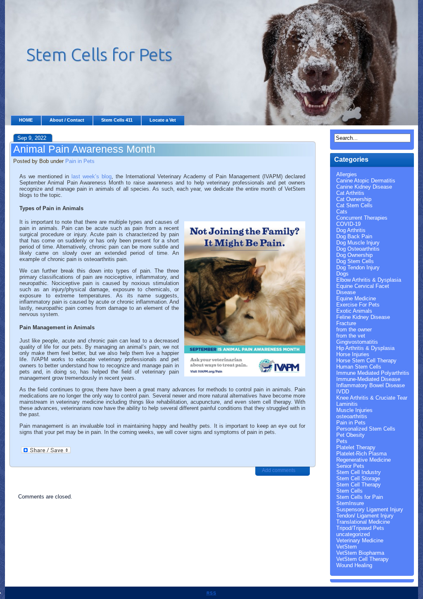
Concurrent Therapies (361, 218)
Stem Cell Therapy (358, 485)
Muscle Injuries (354, 410)
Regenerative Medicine (363, 460)
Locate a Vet (163, 119)
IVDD (342, 391)
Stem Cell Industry (358, 472)
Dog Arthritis (351, 230)
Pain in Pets (80, 161)
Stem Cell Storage (358, 478)
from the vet (350, 336)
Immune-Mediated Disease (368, 379)
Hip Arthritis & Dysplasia (365, 348)
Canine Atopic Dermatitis (365, 180)
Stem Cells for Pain (359, 497)
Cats (341, 211)
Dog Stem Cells (355, 261)
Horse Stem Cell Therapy (366, 360)
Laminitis (347, 404)
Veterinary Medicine (359, 540)
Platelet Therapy (355, 447)
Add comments (278, 470)
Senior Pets (350, 466)
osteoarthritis (351, 416)
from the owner (354, 329)
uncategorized (353, 534)
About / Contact (67, 119)
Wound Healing (354, 565)
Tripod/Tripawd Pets (360, 528)
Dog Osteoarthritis (358, 249)
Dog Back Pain (354, 236)
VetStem (346, 547)
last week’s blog (91, 176)
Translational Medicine (363, 522)
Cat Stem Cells (354, 205)
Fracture (346, 323)
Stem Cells (349, 491)
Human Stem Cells (358, 367)
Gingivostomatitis (357, 342)
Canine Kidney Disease (364, 187)
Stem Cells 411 (117, 119)
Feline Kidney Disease (363, 317)
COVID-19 (348, 224)
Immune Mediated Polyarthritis (372, 373)
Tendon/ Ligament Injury (365, 516)
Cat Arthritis (350, 193)
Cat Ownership (353, 199)
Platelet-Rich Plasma (361, 453)
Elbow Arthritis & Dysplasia (368, 280)
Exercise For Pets (358, 305)
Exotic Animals (354, 311)
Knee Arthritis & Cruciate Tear (371, 398)
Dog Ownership (354, 255)
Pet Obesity (350, 435)
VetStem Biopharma (360, 553)
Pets (341, 441)
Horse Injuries (352, 354)
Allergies (346, 174)
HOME (26, 119)
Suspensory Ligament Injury (369, 509)
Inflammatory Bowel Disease (370, 385)
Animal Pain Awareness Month (84, 149)
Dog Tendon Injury (358, 267)
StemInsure (350, 503)
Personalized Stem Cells (365, 429)
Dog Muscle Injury (358, 243)
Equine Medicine (356, 298)
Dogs (342, 274)
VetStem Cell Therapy (362, 559)
